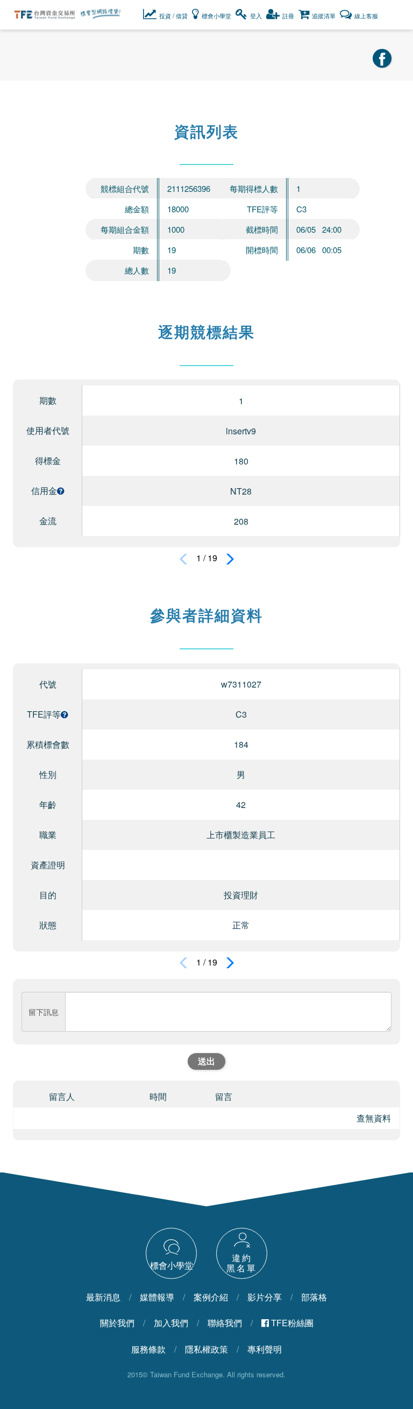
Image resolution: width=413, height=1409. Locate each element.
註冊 (288, 15)
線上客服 (366, 15)
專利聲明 (264, 1349)
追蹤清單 (324, 15)
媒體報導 (157, 1297)
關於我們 (117, 1323)
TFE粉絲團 (291, 1323)
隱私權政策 (206, 1349)
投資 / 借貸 (173, 15)
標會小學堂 (216, 15)
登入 (256, 15)
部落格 (314, 1297)
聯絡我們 (225, 1323)
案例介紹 (211, 1297)
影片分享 (264, 1297)
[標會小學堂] (172, 1252)
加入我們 (171, 1323)
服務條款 (148, 1349)
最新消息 (103, 1297)
